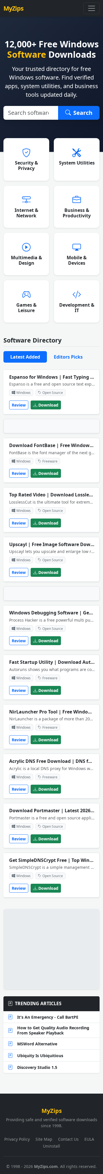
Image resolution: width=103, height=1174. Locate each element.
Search (82, 113)
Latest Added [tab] (25, 357)
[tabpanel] (51, 636)
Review (19, 405)
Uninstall (51, 1146)
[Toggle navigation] (92, 8)
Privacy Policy (17, 1139)
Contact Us (68, 1139)
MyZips (13, 8)
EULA (89, 1139)
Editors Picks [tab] (68, 357)
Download (48, 405)
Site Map (43, 1139)
